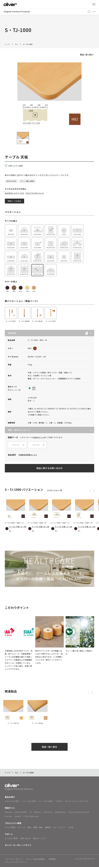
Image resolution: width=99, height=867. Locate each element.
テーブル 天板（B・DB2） (40, 528)
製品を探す (10, 797)
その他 (70, 827)
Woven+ (37, 812)
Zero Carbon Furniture (79, 812)
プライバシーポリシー (14, 859)
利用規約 (52, 859)
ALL (16, 44)
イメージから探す (29, 801)
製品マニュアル (39, 838)
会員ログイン (39, 437)
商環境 (47, 827)
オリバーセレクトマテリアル (77, 801)
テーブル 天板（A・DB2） (17, 528)
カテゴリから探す (12, 801)
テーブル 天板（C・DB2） (63, 528)
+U (30, 812)
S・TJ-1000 (27, 44)
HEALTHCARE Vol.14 (35, 193)
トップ (7, 44)
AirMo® (18, 816)
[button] (90, 333)
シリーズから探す (46, 801)
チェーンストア (59, 827)
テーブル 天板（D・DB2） (86, 528)
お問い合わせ (25, 838)
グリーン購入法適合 (27, 181)
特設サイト (10, 808)
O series (8, 816)
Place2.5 (8, 812)
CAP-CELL (48, 812)
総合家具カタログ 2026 (14, 193)
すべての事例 (10, 827)
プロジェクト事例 (13, 823)
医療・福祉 (38, 827)
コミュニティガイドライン (15, 862)
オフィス (21, 827)
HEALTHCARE (11, 181)
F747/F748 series (31, 816)
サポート (9, 834)
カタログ (59, 801)
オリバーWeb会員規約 (36, 859)
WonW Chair (60, 812)
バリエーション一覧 (54, 490)
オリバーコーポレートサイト (18, 845)
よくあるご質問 (11, 838)
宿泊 (29, 827)
